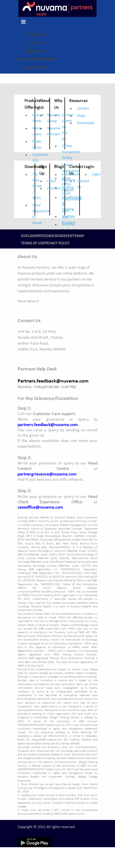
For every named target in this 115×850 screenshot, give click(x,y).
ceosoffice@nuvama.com (40, 507)
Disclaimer (31, 236)
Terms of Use (32, 243)
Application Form (36, 59)
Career (63, 236)
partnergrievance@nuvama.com (47, 474)
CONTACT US (36, 67)
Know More (27, 301)
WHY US (36, 43)
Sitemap (77, 236)
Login (96, 174)
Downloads (85, 123)
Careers (83, 108)
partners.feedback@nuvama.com (48, 425)
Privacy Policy (57, 243)
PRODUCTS (36, 35)
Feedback (49, 236)
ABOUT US (36, 51)
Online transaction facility (71, 152)
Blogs (81, 116)
